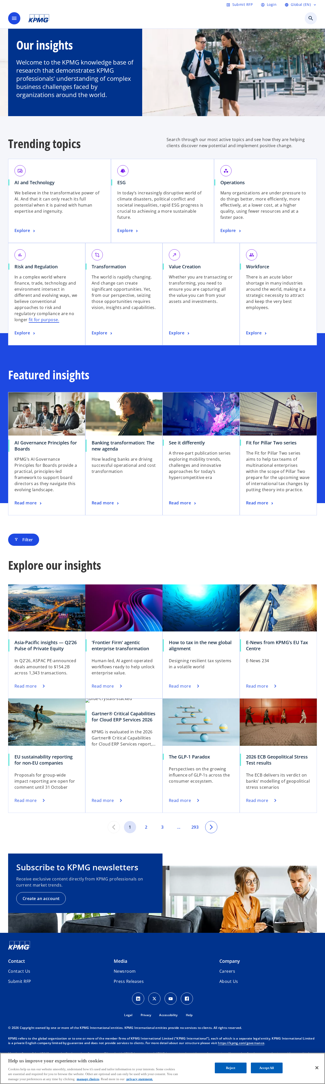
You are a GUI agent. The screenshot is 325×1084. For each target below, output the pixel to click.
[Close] (316, 1067)
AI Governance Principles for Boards (45, 446)
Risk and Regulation (36, 267)
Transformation (109, 267)
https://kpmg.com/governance (241, 1043)
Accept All (266, 1068)
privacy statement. (139, 1079)
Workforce (257, 267)
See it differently (187, 443)
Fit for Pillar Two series (271, 443)
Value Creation (185, 267)
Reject (230, 1068)
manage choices (88, 1079)
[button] (19, 981)
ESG (121, 182)
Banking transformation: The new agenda (123, 446)
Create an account (41, 898)
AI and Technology (34, 182)
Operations (232, 182)
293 (195, 827)
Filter (23, 540)
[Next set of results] (211, 827)
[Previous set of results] (114, 827)
